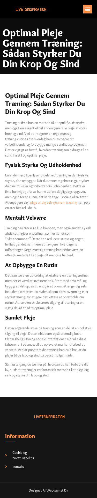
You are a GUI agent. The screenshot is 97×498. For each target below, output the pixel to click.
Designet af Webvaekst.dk (48, 490)
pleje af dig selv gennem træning (53, 202)
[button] (87, 9)
